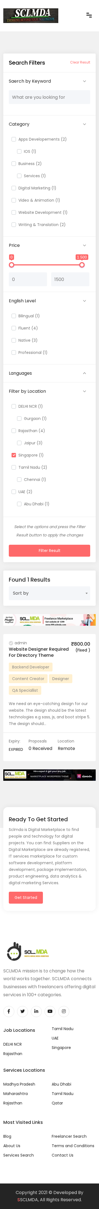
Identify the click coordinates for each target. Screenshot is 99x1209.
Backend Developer (30, 667)
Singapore (61, 1047)
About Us (11, 1146)
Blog (7, 1136)
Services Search (18, 1155)
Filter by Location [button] (27, 391)
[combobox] (49, 593)
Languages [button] (20, 373)
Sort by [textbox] (21, 593)
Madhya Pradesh (19, 1084)
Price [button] (14, 245)
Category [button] (19, 124)
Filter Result (50, 550)
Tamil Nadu (62, 1028)
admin (21, 643)
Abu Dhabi (61, 1084)
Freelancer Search (69, 1136)
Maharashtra (15, 1093)
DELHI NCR (12, 1044)
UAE (55, 1038)
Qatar (57, 1103)
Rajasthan (12, 1053)
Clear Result (80, 62)
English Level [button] (22, 301)
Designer (60, 678)
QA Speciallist (25, 690)
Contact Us (62, 1155)
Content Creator (28, 678)
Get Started (26, 897)
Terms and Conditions (73, 1146)
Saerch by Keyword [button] (30, 81)
